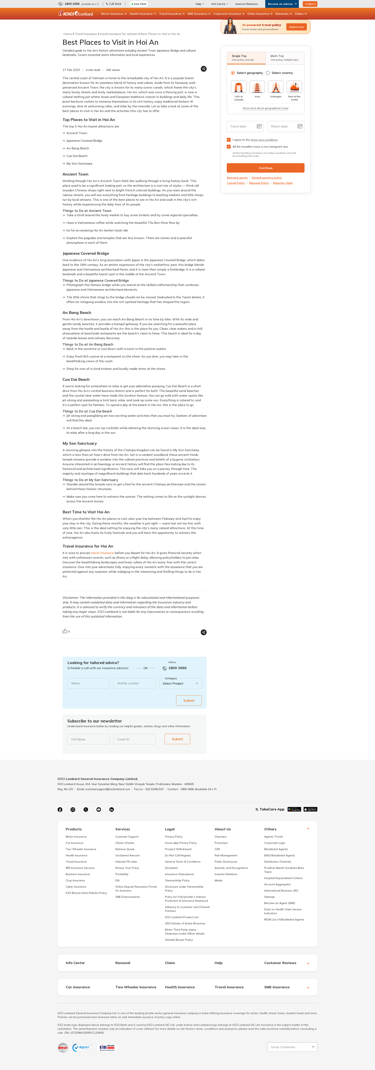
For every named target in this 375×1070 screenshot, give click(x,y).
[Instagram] (73, 809)
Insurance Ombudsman (179, 874)
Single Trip (243, 57)
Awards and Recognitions (231, 868)
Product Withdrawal (178, 849)
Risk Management (226, 855)
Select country (282, 73)
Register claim (283, 183)
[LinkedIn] (111, 809)
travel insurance (102, 553)
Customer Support (126, 836)
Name (75, 683)
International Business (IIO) (281, 890)
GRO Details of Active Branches (185, 923)
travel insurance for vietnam (119, 34)
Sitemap (269, 897)
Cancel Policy (236, 183)
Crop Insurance (75, 880)
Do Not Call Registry (178, 855)
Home (67, 34)
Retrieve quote (237, 178)
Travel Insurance (170, 13)
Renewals (282, 13)
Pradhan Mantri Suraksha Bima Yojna (284, 870)
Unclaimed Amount (127, 855)
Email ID (123, 739)
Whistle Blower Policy (179, 940)
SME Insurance (197, 13)
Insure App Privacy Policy (181, 843)
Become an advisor (280, 3)
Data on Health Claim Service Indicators (283, 911)
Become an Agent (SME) (279, 903)
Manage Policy (259, 183)
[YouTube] (98, 809)
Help (198, 3)
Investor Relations (247, 3)
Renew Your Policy (127, 868)
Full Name (78, 739)
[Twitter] (85, 809)
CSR (217, 849)
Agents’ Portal (273, 836)
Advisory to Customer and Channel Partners (187, 909)
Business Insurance (78, 874)
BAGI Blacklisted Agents (279, 855)
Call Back (115, 4)
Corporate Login (274, 843)
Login (309, 3)
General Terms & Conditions (183, 861)
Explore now (296, 26)
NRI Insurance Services (80, 868)
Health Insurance (141, 13)
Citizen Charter (124, 843)
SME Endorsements (127, 897)
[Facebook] (60, 809)
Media (218, 880)
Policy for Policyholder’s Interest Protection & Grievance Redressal (186, 898)
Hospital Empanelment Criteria (283, 878)
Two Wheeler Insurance (81, 849)
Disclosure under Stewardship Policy (184, 888)
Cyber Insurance (76, 886)
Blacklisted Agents (276, 849)
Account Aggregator (277, 884)
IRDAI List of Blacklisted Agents (284, 919)
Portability (121, 874)
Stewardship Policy (177, 880)
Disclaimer (171, 868)
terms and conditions (264, 140)
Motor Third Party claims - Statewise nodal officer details (184, 931)
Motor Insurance (112, 13)
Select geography (250, 73)
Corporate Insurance (227, 13)
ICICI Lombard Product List (181, 917)
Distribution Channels (277, 861)
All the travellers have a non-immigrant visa (260, 146)
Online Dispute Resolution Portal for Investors (136, 888)
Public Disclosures (226, 861)
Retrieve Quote (125, 849)
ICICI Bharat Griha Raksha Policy (86, 893)
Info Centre (218, 3)
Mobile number (128, 683)
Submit (189, 700)
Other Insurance (258, 13)
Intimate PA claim (126, 861)
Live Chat (140, 3)
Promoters (221, 843)
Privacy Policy (173, 836)
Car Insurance (74, 843)
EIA (117, 880)
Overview (221, 836)
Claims (299, 13)
